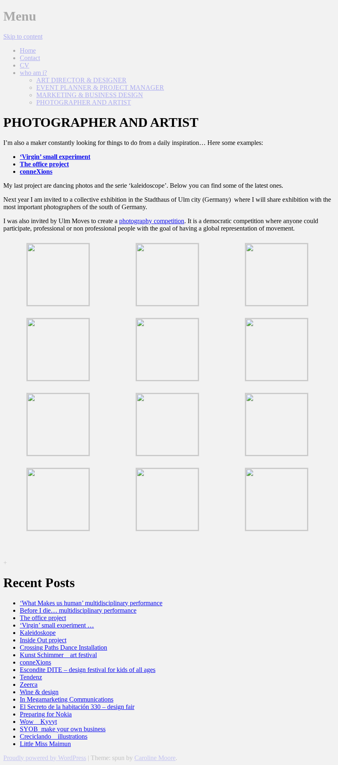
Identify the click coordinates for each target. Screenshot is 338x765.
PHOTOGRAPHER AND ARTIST (83, 102)
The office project (43, 617)
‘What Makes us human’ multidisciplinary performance (91, 602)
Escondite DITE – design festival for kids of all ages (87, 669)
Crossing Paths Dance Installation (63, 647)
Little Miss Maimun (45, 743)
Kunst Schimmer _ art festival (58, 654)
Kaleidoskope (38, 632)
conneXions (35, 662)
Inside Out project (43, 640)
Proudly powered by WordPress (44, 757)
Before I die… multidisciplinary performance (78, 610)
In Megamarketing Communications (66, 699)
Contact (30, 57)
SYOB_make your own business (63, 728)
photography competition (151, 220)
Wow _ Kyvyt (38, 721)
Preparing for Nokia (46, 714)
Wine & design (39, 691)
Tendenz (31, 677)
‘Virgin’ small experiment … (57, 625)
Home (28, 50)
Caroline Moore (155, 757)
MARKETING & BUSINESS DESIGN (89, 94)
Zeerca (29, 684)
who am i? (33, 72)
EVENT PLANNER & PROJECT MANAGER (100, 87)
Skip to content (22, 36)
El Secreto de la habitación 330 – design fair (77, 706)
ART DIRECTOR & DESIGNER (81, 80)
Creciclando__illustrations (53, 736)
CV (24, 65)
